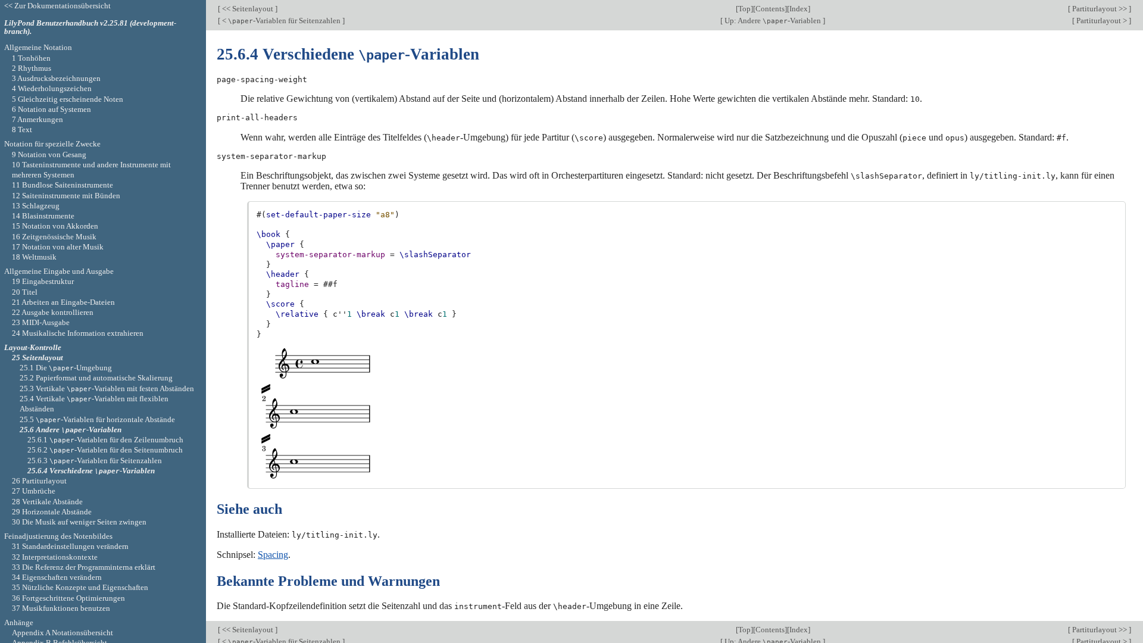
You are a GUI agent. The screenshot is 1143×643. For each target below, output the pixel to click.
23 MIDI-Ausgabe (41, 322)
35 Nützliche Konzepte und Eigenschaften (80, 587)
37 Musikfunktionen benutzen (61, 608)
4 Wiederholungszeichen (52, 88)
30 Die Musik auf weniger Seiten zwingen (79, 521)
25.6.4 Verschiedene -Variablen (91, 470)
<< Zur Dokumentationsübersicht (57, 5)
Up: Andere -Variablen (773, 20)
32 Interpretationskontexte (55, 557)
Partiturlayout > (1102, 20)
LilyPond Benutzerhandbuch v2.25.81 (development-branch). (90, 27)
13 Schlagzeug (36, 205)
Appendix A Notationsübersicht (62, 632)
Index (798, 8)
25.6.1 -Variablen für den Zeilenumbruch (105, 439)
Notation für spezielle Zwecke (52, 143)
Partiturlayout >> (1099, 8)
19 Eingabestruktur (43, 281)
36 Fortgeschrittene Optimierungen (68, 598)
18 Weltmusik (34, 256)
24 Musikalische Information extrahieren (77, 333)
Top (744, 8)
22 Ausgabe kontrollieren (52, 312)
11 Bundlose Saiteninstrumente (62, 184)
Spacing (273, 555)
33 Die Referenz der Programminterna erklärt (83, 567)
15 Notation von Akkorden (55, 225)
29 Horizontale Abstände (52, 511)
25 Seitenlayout (37, 357)
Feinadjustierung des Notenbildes (58, 536)
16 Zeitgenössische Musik (54, 236)
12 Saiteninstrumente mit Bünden (66, 195)
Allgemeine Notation (38, 47)
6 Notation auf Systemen (51, 109)
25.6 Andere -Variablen (70, 429)
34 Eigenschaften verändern (57, 577)
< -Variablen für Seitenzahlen (281, 20)
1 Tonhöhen (31, 58)
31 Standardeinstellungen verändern (70, 546)
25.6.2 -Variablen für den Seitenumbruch (105, 449)
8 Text (22, 129)
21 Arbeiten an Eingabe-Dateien (63, 302)
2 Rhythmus (31, 68)
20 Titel (25, 292)
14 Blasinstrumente (43, 215)
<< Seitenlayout (247, 8)
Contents (770, 8)
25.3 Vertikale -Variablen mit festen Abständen (107, 388)
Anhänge (18, 622)
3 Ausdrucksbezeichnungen (56, 78)
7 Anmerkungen (37, 119)
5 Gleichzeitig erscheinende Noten (67, 99)
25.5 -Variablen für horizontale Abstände (97, 419)
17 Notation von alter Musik (58, 246)
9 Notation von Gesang (49, 154)
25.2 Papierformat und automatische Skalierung (96, 377)
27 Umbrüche (33, 490)
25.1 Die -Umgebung (66, 367)
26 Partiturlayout (39, 480)
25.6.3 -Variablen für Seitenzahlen (94, 460)
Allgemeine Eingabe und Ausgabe (59, 271)
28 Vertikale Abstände (47, 501)
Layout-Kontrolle (32, 347)
